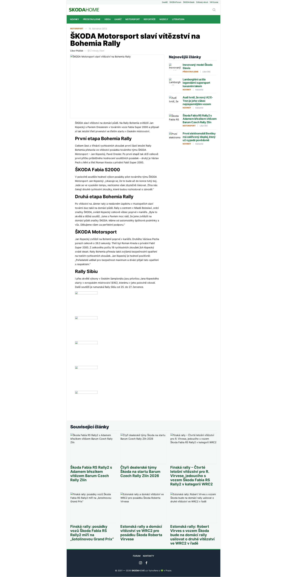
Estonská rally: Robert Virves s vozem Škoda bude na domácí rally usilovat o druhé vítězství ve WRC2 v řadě (192, 534)
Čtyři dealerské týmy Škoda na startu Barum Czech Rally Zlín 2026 (140, 471)
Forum (137, 556)
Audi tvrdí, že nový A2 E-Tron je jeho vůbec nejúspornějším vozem (198, 101)
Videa (107, 19)
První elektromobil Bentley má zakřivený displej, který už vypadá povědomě (199, 137)
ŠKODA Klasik (188, 2)
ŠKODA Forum (175, 2)
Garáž (117, 19)
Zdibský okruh (202, 2)
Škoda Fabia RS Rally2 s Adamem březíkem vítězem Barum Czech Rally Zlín (200, 119)
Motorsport (132, 19)
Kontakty (148, 556)
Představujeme (91, 19)
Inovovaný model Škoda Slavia (197, 66)
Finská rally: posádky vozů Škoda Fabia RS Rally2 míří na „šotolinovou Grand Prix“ (92, 532)
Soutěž (165, 2)
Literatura (178, 19)
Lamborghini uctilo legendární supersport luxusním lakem (196, 83)
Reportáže (150, 19)
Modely (163, 19)
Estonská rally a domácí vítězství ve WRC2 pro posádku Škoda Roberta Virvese (141, 532)
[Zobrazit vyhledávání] (214, 10)
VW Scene (214, 2)
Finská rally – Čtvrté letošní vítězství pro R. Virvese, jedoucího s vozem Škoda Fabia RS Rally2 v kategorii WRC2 (191, 475)
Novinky (74, 19)
